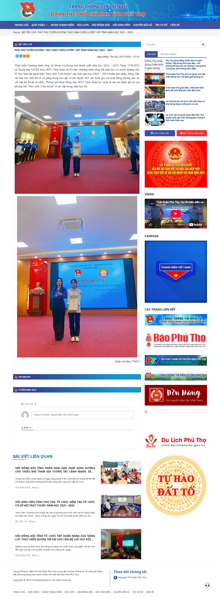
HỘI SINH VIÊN (121, 25)
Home (16, 32)
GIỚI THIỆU (38, 25)
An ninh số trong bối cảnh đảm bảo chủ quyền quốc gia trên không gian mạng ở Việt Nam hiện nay (185, 118)
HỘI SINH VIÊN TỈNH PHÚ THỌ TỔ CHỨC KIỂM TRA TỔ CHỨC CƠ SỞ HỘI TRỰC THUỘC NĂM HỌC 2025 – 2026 (55, 503)
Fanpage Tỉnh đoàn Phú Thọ (131, 577)
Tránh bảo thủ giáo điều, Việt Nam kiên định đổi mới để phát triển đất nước (185, 89)
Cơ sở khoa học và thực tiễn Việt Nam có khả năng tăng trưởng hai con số (185, 102)
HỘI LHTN (83, 25)
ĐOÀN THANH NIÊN (62, 25)
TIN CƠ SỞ (161, 25)
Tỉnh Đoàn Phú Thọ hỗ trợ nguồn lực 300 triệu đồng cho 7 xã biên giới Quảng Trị (185, 75)
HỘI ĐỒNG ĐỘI (101, 25)
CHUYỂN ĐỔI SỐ (142, 25)
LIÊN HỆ (175, 25)
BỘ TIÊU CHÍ (29, 32)
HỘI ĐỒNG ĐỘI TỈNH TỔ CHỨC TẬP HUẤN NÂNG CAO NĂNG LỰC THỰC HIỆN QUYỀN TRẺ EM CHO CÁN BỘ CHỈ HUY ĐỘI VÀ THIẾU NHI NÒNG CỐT (55, 537)
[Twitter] (19, 56)
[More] (26, 56)
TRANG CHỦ (22, 25)
